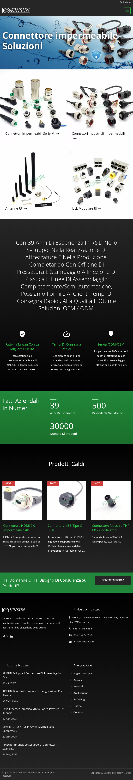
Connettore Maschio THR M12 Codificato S (110, 527)
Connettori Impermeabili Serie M (29, 133)
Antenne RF (13, 208)
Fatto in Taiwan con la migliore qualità (22, 346)
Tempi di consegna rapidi (66, 346)
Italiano (127, 2)
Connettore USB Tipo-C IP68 (65, 527)
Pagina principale (83, 673)
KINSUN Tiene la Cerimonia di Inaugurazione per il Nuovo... (32, 693)
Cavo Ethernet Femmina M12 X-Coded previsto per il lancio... (33, 711)
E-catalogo (79, 699)
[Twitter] (7, 637)
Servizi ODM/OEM (110, 344)
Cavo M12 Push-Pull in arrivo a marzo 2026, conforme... (28, 729)
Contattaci (79, 712)
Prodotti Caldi (66, 463)
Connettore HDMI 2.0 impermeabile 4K (19, 527)
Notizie (77, 706)
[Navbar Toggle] (127, 10)
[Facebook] (4, 637)
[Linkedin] (11, 637)
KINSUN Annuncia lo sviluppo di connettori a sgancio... (30, 746)
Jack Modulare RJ (84, 208)
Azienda (78, 680)
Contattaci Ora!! (113, 580)
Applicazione (80, 693)
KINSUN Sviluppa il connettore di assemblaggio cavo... (31, 675)
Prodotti (78, 686)
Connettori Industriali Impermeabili (98, 133)
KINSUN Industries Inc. (32, 773)
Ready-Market (123, 773)
